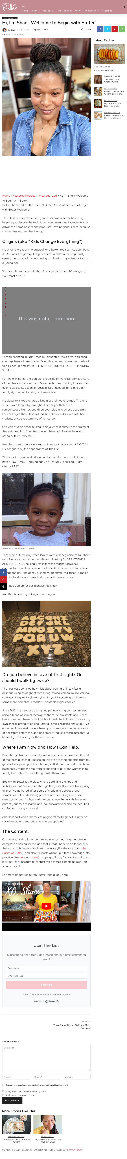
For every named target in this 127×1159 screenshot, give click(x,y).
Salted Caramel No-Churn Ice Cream (114, 116)
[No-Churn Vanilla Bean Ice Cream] (98, 103)
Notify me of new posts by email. (20, 1095)
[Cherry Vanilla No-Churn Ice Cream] (16, 1124)
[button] (123, 7)
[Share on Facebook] (3, 572)
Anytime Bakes (110, 88)
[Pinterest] (115, 29)
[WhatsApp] (122, 29)
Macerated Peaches (103, 70)
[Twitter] (107, 29)
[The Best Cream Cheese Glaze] (98, 79)
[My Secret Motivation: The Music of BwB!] (47, 1124)
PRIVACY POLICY (75, 1150)
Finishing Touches (102, 67)
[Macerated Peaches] (109, 54)
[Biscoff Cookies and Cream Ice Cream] (98, 91)
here (22, 857)
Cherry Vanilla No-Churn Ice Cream (16, 1140)
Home (6, 195)
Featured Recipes (24, 195)
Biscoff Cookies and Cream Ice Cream (114, 92)
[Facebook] (100, 29)
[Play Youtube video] (46, 906)
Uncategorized (10, 18)
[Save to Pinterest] (3, 579)
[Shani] (5, 30)
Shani (13, 30)
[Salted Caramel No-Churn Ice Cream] (98, 115)
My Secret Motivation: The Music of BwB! (48, 1140)
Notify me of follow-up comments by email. (25, 1091)
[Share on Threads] (3, 586)
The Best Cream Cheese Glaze (112, 80)
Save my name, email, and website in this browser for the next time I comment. (37, 1085)
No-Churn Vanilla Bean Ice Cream (112, 104)
